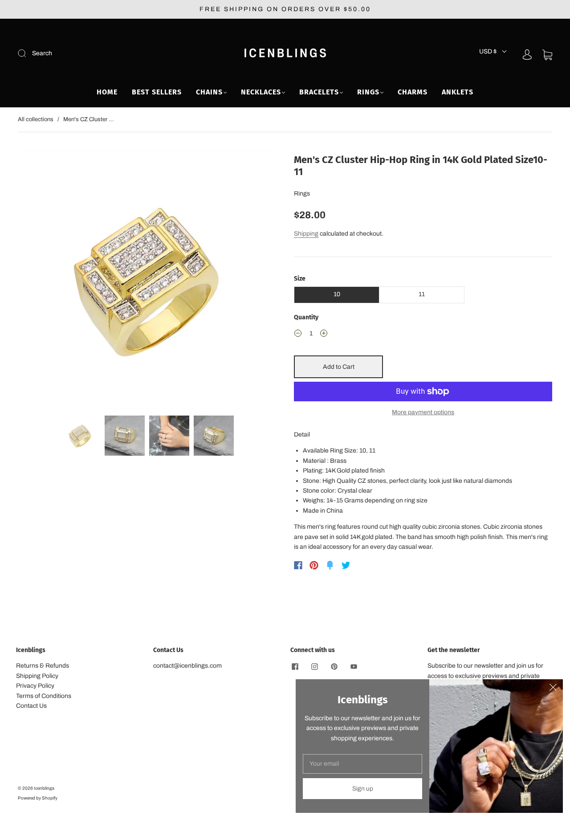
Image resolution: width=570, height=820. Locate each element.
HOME (107, 92)
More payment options (423, 412)
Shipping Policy (37, 676)
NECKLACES (261, 92)
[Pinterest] (314, 565)
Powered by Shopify (37, 798)
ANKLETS (457, 92)
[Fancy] (330, 565)
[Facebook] (298, 565)
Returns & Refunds (42, 665)
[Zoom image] (146, 281)
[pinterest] (334, 666)
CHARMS (413, 92)
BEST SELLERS (157, 92)
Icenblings (44, 788)
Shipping (306, 233)
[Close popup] (553, 689)
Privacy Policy (35, 685)
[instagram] (314, 666)
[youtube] (353, 666)
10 (337, 294)
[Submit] (82, 53)
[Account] (527, 54)
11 (422, 294)
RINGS (368, 92)
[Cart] (547, 54)
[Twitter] (346, 565)
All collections (35, 119)
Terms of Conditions (43, 696)
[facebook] (295, 666)
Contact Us (31, 705)
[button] (43, 281)
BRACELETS (319, 92)
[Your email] (362, 764)
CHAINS (209, 92)
